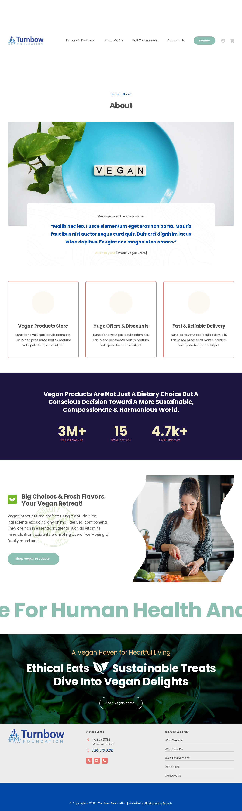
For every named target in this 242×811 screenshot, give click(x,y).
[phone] (105, 761)
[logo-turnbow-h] (25, 37)
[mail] (97, 761)
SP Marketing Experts (159, 803)
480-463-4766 (103, 750)
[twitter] (89, 761)
